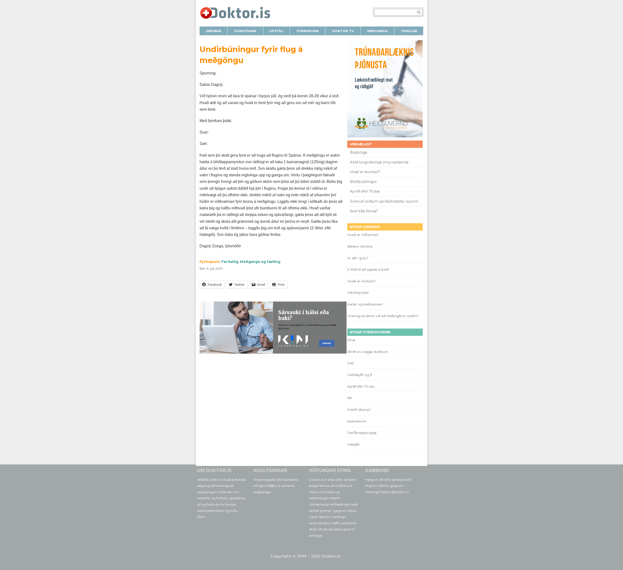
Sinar (351, 340)
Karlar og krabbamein (365, 304)
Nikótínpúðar (358, 292)
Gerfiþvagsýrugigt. (362, 433)
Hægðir (353, 444)
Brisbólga (358, 152)
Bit (349, 398)
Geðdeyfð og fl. (360, 375)
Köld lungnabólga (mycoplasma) (379, 162)
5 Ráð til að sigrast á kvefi (368, 269)
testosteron (356, 421)
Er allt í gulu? (358, 258)
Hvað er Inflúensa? (363, 235)
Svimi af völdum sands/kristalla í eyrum (384, 201)
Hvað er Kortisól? (365, 172)
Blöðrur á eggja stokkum (367, 352)
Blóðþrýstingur (363, 181)
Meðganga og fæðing (260, 261)
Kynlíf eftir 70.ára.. (365, 191)
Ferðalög (229, 261)
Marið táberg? (359, 409)
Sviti (350, 363)
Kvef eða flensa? (364, 211)
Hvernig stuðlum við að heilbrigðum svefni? (383, 316)
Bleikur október (360, 246)
